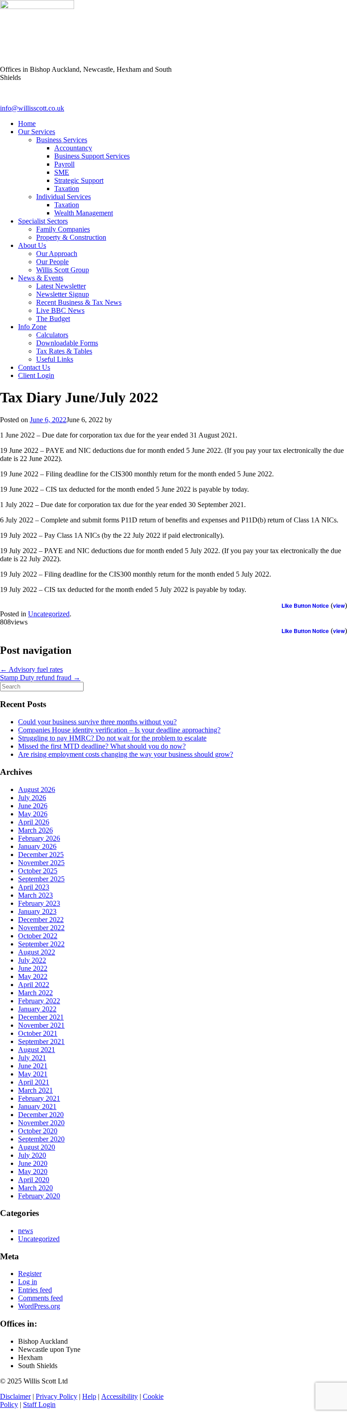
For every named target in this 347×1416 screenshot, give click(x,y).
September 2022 (41, 944)
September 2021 (41, 1041)
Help (89, 1396)
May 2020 (32, 1171)
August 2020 (36, 1147)
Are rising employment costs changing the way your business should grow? (125, 754)
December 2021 (41, 1017)
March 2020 (35, 1188)
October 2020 (37, 1131)
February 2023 (39, 903)
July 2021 (32, 1058)
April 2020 (33, 1179)
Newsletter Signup (62, 294)
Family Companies (63, 229)
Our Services (36, 131)
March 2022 (35, 993)
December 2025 (41, 854)
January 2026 (37, 846)
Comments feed (40, 1298)
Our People (52, 262)
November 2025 (41, 862)
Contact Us (34, 367)
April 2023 (33, 887)
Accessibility (119, 1396)
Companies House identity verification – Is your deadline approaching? (119, 730)
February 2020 (39, 1196)
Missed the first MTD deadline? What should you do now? (102, 746)
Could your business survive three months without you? (97, 722)
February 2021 (39, 1098)
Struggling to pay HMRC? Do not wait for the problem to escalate (112, 738)
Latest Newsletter (61, 286)
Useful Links (54, 359)
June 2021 (32, 1066)
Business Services (61, 140)
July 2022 (32, 960)
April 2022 (33, 984)
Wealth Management (83, 213)
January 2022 (37, 1009)
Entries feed (35, 1290)
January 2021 (37, 1106)
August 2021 (36, 1049)
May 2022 (32, 976)
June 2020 (32, 1163)
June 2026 (32, 806)
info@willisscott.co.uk (32, 108)
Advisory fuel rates (31, 669)
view (339, 605)
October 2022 (37, 936)
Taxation (66, 188)
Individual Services (63, 196)
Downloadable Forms (67, 343)
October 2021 (37, 1033)
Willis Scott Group (62, 270)
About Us (32, 245)
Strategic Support (78, 180)
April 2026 (33, 822)
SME (61, 172)
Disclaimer (15, 1396)
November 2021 (41, 1025)
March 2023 (35, 895)
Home (27, 123)
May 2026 (32, 814)
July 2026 (32, 797)
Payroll (64, 164)
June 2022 (32, 968)
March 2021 (35, 1090)
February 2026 (39, 838)
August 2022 (36, 952)
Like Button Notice (305, 605)
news (25, 1230)
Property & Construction (71, 237)
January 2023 (37, 911)
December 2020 (41, 1114)
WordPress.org (39, 1306)
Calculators (52, 335)
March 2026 (35, 830)
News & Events (40, 278)
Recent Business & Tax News (79, 302)
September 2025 (41, 879)
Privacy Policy (56, 1396)
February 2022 (39, 1001)
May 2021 (32, 1074)
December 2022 (41, 919)
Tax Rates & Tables (64, 351)
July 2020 (32, 1155)
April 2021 (33, 1082)
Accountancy (73, 148)
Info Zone (32, 327)
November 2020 (41, 1123)
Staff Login (39, 1404)
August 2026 (36, 789)
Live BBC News (60, 310)
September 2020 (41, 1139)
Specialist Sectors (43, 221)
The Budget (53, 318)
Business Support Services (92, 156)
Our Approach (56, 253)
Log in (27, 1282)
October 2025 (37, 871)
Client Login (36, 375)
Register (30, 1273)
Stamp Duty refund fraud (40, 677)
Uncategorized (49, 614)
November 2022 (41, 928)
